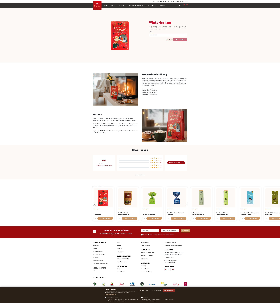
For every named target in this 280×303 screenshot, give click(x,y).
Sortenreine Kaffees (98, 251)
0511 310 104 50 (158, 1)
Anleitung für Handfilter (147, 255)
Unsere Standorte (145, 245)
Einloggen (175, 1)
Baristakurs (119, 248)
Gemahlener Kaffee (98, 260)
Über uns (119, 269)
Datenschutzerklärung (146, 272)
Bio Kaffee (95, 257)
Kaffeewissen (144, 258)
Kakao (118, 242)
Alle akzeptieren (168, 290)
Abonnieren (185, 230)
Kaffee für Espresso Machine (100, 263)
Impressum (143, 265)
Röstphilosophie (145, 242)
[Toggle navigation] (180, 5)
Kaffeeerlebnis (120, 251)
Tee (94, 270)
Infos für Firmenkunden (123, 258)
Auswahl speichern (156, 290)
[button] (186, 205)
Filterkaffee (96, 245)
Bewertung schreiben (175, 162)
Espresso (95, 248)
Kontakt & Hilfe (120, 272)
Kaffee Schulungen (121, 262)
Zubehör (119, 245)
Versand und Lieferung (170, 242)
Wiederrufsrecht (145, 269)
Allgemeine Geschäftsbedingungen (173, 245)
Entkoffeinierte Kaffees (99, 254)
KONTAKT (166, 1)
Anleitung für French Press (147, 252)
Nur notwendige (144, 290)
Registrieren (184, 1)
